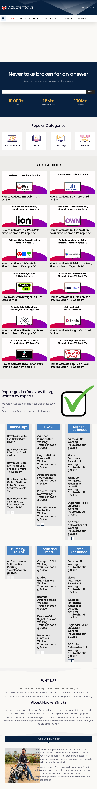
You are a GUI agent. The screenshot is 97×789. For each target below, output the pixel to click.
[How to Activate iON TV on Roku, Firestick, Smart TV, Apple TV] (24, 216)
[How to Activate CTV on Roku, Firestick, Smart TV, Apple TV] (24, 249)
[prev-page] (8, 512)
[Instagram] (79, 7)
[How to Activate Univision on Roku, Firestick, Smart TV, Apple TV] (72, 249)
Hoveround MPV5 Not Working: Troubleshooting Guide (46, 641)
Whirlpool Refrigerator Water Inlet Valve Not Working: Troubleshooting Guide (77, 487)
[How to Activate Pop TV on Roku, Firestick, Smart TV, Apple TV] (72, 349)
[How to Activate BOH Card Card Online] (72, 182)
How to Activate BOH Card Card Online (17, 452)
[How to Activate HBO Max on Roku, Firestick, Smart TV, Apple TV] (72, 283)
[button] (3, 18)
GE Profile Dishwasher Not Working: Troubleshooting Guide (77, 528)
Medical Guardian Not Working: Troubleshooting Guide (46, 583)
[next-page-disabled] (12, 577)
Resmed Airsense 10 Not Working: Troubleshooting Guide (46, 603)
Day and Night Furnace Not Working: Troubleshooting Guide (46, 461)
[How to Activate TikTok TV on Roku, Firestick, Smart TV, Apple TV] (24, 349)
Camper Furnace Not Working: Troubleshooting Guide (46, 442)
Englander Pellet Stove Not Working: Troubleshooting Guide (78, 509)
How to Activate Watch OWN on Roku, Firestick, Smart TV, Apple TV (17, 485)
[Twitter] (90, 7)
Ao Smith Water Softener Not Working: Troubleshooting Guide (16, 567)
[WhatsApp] (94, 7)
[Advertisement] (48, 43)
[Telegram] (87, 7)
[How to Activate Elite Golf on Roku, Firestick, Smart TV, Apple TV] (24, 316)
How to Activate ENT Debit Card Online (17, 439)
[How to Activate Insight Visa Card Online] (72, 316)
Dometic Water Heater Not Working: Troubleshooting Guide (46, 513)
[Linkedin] (83, 7)
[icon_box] (12, 140)
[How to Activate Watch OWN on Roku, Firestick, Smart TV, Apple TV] (72, 216)
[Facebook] (76, 7)
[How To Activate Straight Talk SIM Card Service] (24, 283)
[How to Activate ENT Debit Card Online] (24, 182)
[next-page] (12, 512)
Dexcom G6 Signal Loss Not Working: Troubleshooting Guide (46, 622)
